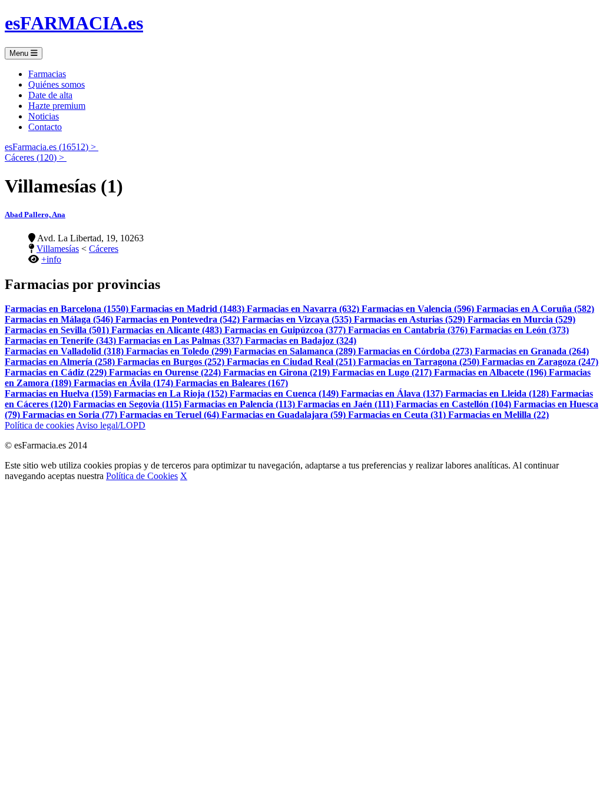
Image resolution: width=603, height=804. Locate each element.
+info (51, 259)
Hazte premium (56, 106)
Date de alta (50, 95)
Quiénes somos (56, 84)
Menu (20, 53)
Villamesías (58, 249)
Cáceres (103, 249)
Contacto (45, 127)
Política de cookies (39, 425)
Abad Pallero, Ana (35, 214)
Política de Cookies (142, 476)
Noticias (43, 116)
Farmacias (47, 74)
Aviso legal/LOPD (110, 425)
